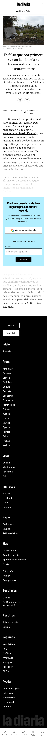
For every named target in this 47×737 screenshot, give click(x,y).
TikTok (6, 671)
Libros (6, 418)
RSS (5, 648)
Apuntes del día (11, 555)
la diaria (7, 493)
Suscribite (11, 333)
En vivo (6, 564)
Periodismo (8, 524)
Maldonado (9, 467)
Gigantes (7, 507)
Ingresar (11, 325)
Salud (6, 436)
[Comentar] (27, 100)
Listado (6, 597)
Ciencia (6, 377)
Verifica (19, 11)
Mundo (6, 422)
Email (8, 246)
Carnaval (7, 373)
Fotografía (8, 571)
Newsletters (9, 644)
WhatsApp (8, 657)
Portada (7, 351)
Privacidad (8, 702)
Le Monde (8, 498)
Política (6, 431)
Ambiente (8, 368)
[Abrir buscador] (42, 4)
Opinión (7, 427)
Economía (8, 395)
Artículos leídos (11, 533)
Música (6, 528)
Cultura (6, 386)
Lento (5, 502)
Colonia (6, 462)
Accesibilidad (9, 697)
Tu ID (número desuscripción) (12, 604)
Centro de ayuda (11, 688)
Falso (28, 11)
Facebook (8, 666)
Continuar (23, 259)
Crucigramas (9, 580)
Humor (6, 575)
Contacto (7, 706)
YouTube (7, 653)
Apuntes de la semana (14, 559)
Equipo (6, 626)
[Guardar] (19, 100)
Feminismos (9, 404)
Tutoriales (8, 693)
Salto (5, 476)
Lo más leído (9, 550)
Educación (8, 400)
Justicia (6, 413)
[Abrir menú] (5, 4)
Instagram (8, 662)
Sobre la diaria (10, 622)
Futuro (6, 409)
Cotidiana (8, 382)
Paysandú (8, 471)
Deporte (7, 391)
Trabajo (6, 440)
